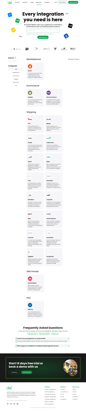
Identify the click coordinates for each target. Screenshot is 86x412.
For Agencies (63, 399)
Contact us (75, 399)
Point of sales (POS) (49, 404)
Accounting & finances (50, 394)
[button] (43, 338)
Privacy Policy (10, 400)
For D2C (62, 396)
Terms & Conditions (18, 400)
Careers (74, 391)
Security (25, 400)
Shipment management (50, 396)
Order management (49, 391)
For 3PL (62, 394)
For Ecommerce (64, 391)
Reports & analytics (49, 401)
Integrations (75, 396)
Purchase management (50, 399)
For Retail (62, 389)
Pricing (74, 389)
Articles (74, 394)
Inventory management (50, 389)
